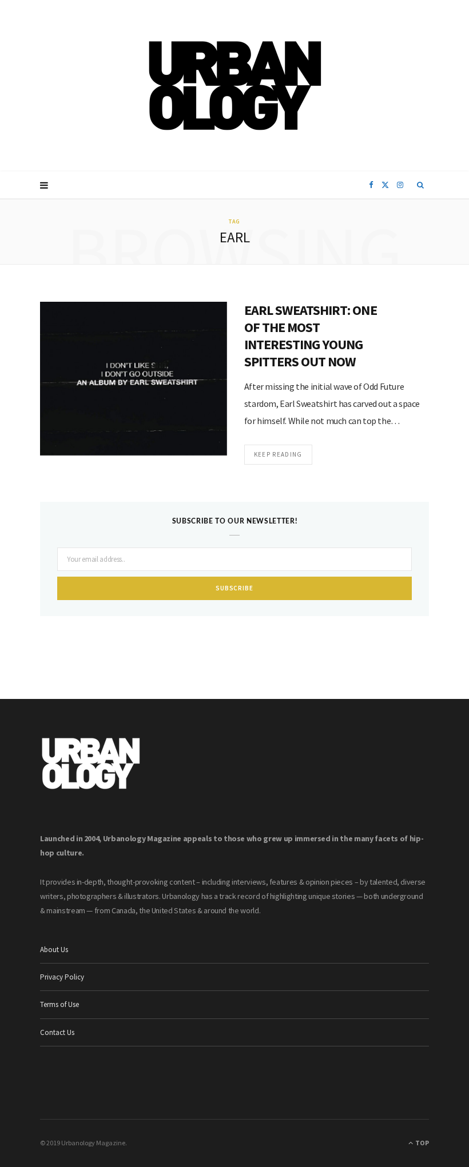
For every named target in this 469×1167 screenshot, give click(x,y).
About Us (54, 949)
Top (421, 1142)
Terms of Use (59, 1004)
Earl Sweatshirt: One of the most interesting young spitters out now (310, 335)
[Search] (420, 185)
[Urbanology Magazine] (235, 85)
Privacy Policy (62, 977)
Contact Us (57, 1032)
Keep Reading (278, 454)
